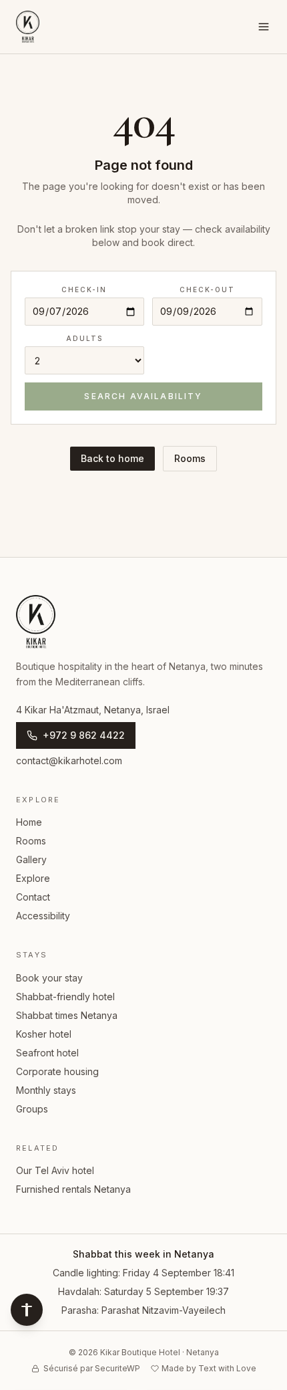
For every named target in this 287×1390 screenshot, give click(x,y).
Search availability (143, 396)
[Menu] (263, 26)
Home (29, 822)
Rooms (190, 458)
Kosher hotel (43, 1034)
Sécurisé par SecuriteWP (91, 1368)
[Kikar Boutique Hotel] (27, 27)
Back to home (112, 458)
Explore (33, 878)
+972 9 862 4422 (84, 735)
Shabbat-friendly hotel (65, 996)
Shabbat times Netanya (66, 1015)
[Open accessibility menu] (27, 1310)
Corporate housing (57, 1071)
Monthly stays (46, 1090)
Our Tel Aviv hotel (55, 1170)
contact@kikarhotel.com (69, 760)
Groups (32, 1109)
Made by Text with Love (209, 1368)
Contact (33, 897)
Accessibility (43, 915)
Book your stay (49, 977)
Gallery (31, 859)
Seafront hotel (47, 1052)
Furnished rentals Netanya (73, 1189)
